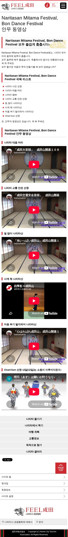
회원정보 (6, 490)
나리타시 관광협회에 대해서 (18, 522)
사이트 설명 (7, 496)
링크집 (5, 483)
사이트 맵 (6, 477)
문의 (41, 522)
